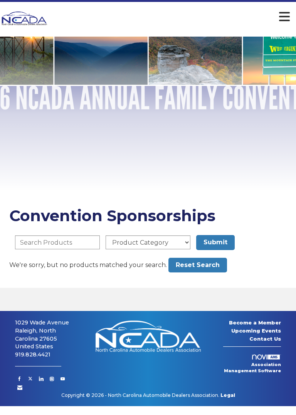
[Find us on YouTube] (62, 379)
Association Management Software (252, 367)
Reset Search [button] (198, 265)
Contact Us (265, 339)
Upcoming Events (256, 331)
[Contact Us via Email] (20, 387)
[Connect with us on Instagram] (51, 379)
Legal (227, 395)
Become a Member (255, 322)
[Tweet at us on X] (30, 379)
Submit (215, 242)
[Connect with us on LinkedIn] (41, 379)
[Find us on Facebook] (19, 379)
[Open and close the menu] (171, 17)
